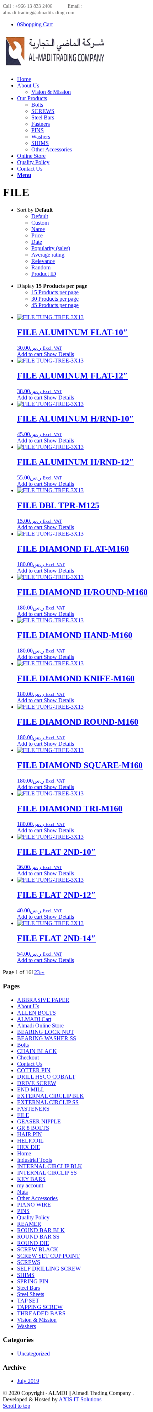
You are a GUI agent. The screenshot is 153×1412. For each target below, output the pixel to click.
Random (41, 267)
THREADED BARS (41, 1313)
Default (39, 216)
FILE (23, 1115)
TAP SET (28, 1301)
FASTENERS (33, 1109)
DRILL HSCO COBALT (46, 1077)
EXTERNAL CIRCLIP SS (48, 1102)
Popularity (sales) (50, 248)
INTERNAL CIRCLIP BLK (49, 1166)
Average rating (47, 255)
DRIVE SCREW (36, 1083)
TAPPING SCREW (40, 1307)
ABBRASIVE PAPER (43, 1000)
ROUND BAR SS (38, 1237)
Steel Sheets (30, 1294)
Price (37, 235)
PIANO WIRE (34, 1205)
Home (24, 1153)
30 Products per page (55, 299)
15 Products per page (55, 292)
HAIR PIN (29, 1134)
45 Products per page (55, 305)
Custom (40, 223)
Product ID (43, 274)
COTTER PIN (34, 1070)
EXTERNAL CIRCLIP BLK (50, 1096)
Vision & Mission (37, 1320)
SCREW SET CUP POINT (48, 1256)
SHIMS (26, 1275)
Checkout (28, 1057)
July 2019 (28, 1381)
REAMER (29, 1224)
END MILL (30, 1089)
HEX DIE (28, 1147)
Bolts (23, 1045)
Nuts (22, 1192)
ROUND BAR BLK (41, 1230)
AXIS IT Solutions (80, 1399)
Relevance (43, 261)
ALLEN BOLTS (36, 1013)
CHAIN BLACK (37, 1051)
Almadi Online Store (40, 1025)
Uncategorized (33, 1354)
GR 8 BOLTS (33, 1128)
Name (38, 229)
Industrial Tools (34, 1160)
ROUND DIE (33, 1243)
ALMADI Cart (34, 1019)
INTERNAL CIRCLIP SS (47, 1173)
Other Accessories (37, 1198)
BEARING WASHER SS (46, 1038)
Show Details (58, 354)
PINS (23, 1211)
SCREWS (28, 1262)
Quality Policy (33, 1217)
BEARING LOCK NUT (45, 1032)
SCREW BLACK (37, 1249)
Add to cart (29, 354)
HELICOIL (30, 1141)
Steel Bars (28, 1288)
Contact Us (29, 1064)
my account (30, 1185)
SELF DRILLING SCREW (49, 1269)
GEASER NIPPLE (39, 1121)
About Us (28, 1006)
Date (36, 242)
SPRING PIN (32, 1281)
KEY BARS (31, 1179)
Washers (26, 1326)
